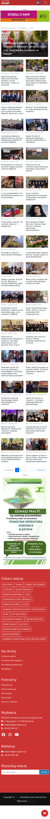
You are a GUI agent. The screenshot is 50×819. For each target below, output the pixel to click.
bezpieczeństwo (34, 619)
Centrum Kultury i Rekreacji (17, 599)
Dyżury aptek (10, 656)
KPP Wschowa (19, 614)
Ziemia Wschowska (8, 28)
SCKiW (25, 604)
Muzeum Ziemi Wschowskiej (16, 629)
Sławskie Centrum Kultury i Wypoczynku (24, 609)
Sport (6, 614)
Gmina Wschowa (11, 604)
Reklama (7, 669)
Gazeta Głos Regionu (13, 660)
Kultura (23, 624)
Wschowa (8, 584)
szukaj (44, 772)
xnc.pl (30, 801)
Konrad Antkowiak (12, 594)
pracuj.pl (8, 693)
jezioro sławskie (11, 634)
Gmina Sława (9, 624)
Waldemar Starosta (13, 619)
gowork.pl (8, 685)
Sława (19, 584)
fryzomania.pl (10, 689)
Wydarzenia (22, 28)
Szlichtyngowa (23, 589)
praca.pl (7, 697)
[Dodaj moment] (44, 813)
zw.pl (17, 797)
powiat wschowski (35, 584)
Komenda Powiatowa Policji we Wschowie (24, 639)
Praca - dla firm (10, 701)
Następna (41, 470)
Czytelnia (7, 589)
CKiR (27, 594)
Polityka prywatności (13, 664)
